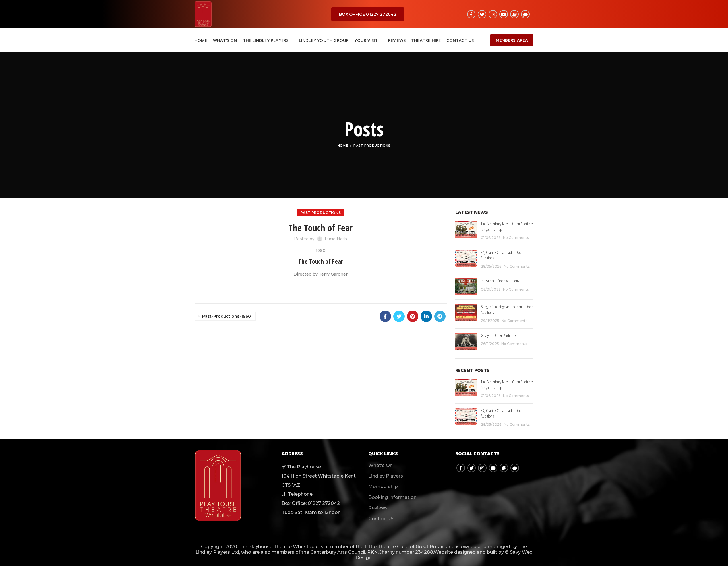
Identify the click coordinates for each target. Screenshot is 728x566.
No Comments (516, 238)
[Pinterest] (412, 316)
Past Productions (371, 146)
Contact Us (381, 518)
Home (343, 146)
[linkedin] (426, 316)
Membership (383, 486)
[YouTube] (503, 14)
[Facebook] (471, 14)
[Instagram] (493, 14)
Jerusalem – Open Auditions (500, 281)
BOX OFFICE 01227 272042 (367, 14)
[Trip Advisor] (525, 14)
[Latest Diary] (514, 14)
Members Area (512, 40)
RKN (372, 552)
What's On (380, 465)
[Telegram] (440, 316)
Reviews (378, 508)
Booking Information (392, 497)
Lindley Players (385, 476)
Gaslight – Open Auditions (498, 335)
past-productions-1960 (226, 316)
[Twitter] (482, 14)
